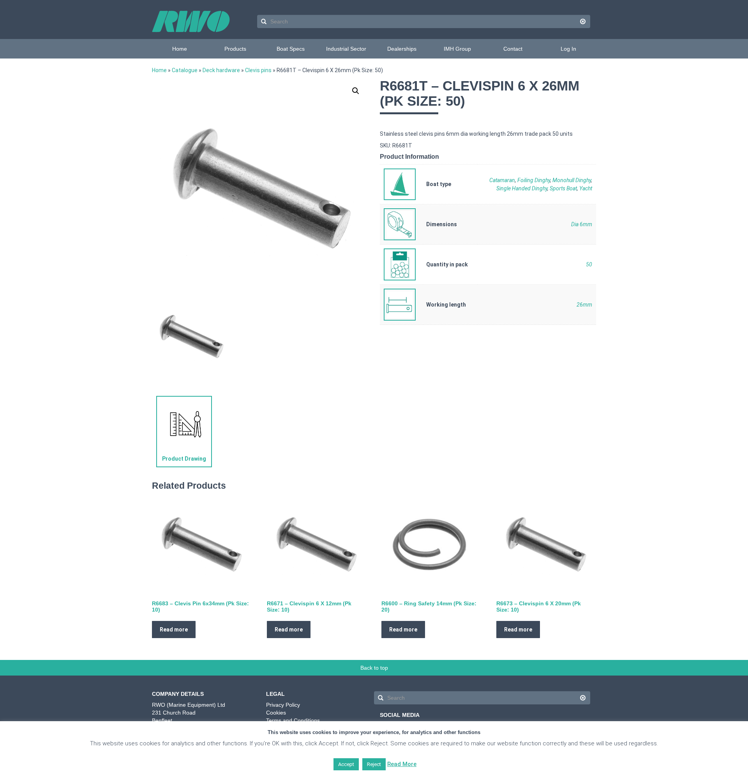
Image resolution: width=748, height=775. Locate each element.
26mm (584, 304)
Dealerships (401, 49)
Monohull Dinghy (571, 180)
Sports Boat (563, 188)
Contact (512, 49)
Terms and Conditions (293, 720)
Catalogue (185, 70)
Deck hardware (221, 70)
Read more (174, 629)
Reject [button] (374, 764)
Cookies (276, 712)
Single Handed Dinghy (521, 188)
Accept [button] (346, 764)
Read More (401, 764)
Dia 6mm (581, 224)
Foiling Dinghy (533, 180)
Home (179, 49)
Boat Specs (291, 49)
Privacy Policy (283, 705)
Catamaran (502, 180)
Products (235, 49)
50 (589, 264)
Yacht (585, 188)
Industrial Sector (346, 49)
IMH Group (457, 49)
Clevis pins (258, 70)
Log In (568, 49)
